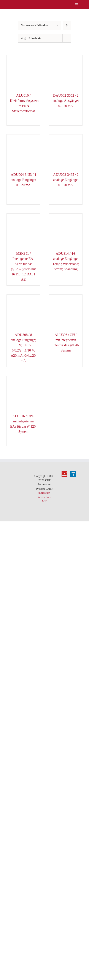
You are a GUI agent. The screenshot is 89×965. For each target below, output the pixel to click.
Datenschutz (44, 497)
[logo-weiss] (14, 4)
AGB (44, 501)
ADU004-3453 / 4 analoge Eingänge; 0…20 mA (23, 180)
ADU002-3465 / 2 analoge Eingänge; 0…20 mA (65, 180)
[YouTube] (64, 474)
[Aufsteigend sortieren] (67, 25)
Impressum (44, 492)
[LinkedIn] (73, 474)
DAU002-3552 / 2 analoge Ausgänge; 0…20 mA (66, 101)
